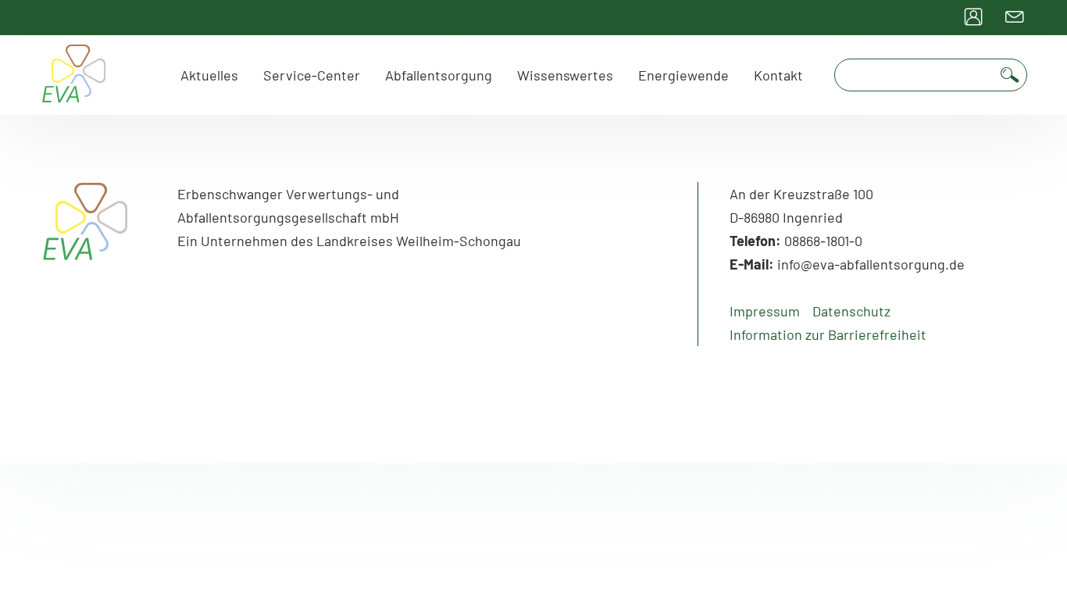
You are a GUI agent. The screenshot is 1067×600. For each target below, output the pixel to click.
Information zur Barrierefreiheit (828, 334)
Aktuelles (209, 75)
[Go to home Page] (74, 75)
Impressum (765, 311)
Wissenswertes (565, 75)
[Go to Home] (86, 250)
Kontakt (778, 75)
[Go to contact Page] (1014, 17)
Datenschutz (851, 311)
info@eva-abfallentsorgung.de (871, 264)
